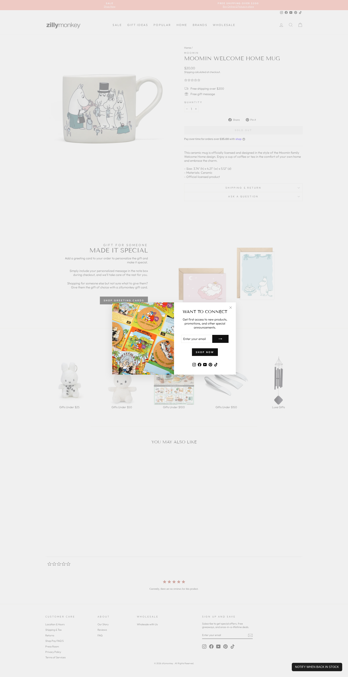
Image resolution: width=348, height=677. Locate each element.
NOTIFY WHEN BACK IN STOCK (317, 666)
